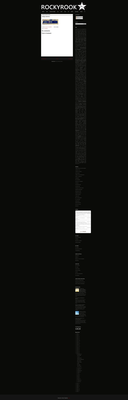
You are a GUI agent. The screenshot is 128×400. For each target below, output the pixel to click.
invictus (79, 89)
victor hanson (77, 268)
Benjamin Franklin (77, 38)
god (75, 77)
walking (79, 159)
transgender (79, 153)
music (82, 108)
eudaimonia (77, 70)
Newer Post (44, 58)
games (76, 75)
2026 (77, 333)
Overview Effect (80, 113)
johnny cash (82, 92)
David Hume (80, 54)
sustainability (76, 147)
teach (76, 148)
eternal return (77, 69)
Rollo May (80, 129)
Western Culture (79, 160)
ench (61, 11)
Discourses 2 (83, 61)
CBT (77, 42)
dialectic (82, 57)
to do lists (84, 151)
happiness (84, 80)
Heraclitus (84, 83)
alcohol (81, 32)
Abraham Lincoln (80, 29)
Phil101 (78, 116)
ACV (76, 30)
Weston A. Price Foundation (79, 258)
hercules (76, 84)
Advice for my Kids (83, 30)
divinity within (81, 63)
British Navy (81, 41)
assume (76, 36)
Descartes (79, 56)
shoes (83, 136)
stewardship (78, 142)
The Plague (76, 150)
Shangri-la (80, 136)
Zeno (78, 163)
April (78, 377)
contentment (80, 51)
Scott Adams (77, 134)
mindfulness (84, 106)
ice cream (85, 86)
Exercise (81, 71)
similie (76, 137)
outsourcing (76, 113)
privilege (76, 122)
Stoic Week (84, 144)
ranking (78, 125)
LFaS (82, 96)
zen (77, 163)
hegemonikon (81, 82)
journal (80, 93)
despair (76, 57)
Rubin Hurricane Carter (83, 130)
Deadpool (76, 55)
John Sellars (80, 91)
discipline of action (78, 59)
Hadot (82, 79)
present (80, 121)
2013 (77, 351)
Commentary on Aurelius (80, 48)
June (78, 374)
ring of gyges (84, 127)
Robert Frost (77, 128)
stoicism (77, 145)
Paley (76, 114)
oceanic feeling (81, 111)
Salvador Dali (78, 132)
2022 (77, 339)
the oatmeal (77, 275)
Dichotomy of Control (78, 58)
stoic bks (76, 11)
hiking (80, 84)
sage (76, 132)
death (79, 55)
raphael (80, 125)
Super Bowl (77, 146)
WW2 (82, 162)
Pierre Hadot (77, 215)
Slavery (81, 137)
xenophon (85, 162)
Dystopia (85, 64)
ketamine (78, 94)
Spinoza (81, 140)
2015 (77, 348)
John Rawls (76, 91)
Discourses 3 (77, 62)
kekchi (76, 94)
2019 (77, 343)
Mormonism (77, 108)
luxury (79, 100)
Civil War (81, 45)
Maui (80, 103)
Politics (85, 119)
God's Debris (84, 77)
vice (76, 156)
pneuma (81, 119)
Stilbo (81, 142)
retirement (76, 127)
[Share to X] (56, 26)
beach (81, 37)
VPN (83, 158)
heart (76, 82)
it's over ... (78, 356)
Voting (81, 158)
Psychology (84, 123)
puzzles (85, 124)
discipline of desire (82, 60)
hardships (76, 81)
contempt (76, 51)
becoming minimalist (78, 248)
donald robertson (78, 202)
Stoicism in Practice (83, 311)
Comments (78, 18)
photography (46, 28)
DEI (85, 55)
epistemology (77, 68)
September (79, 370)
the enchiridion (77, 179)
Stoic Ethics (77, 143)
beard (83, 37)
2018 (77, 344)
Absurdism (83, 29)
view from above (81, 157)
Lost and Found (84, 99)
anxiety (78, 34)
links (79, 97)
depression (76, 56)
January (78, 381)
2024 (77, 336)
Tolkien (79, 152)
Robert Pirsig (80, 128)
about (43, 11)
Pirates (84, 118)
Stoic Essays (84, 142)
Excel (85, 70)
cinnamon (83, 44)
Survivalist (85, 146)
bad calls (85, 36)
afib (77, 31)
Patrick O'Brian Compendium (79, 283)
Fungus (85, 74)
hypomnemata (81, 86)
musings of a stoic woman (79, 187)
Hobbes (85, 84)
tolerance (76, 152)
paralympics (80, 114)
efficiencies (76, 65)
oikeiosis (76, 112)
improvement (84, 87)
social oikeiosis (77, 138)
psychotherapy (82, 124)
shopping (85, 136)
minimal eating (77, 107)
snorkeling (85, 137)
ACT (85, 29)
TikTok (79, 151)
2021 (77, 340)
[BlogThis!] (55, 26)
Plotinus (78, 119)
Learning (76, 96)
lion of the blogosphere (79, 273)
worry (78, 162)
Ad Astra (78, 30)
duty (83, 64)
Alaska (81, 31)
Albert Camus (84, 31)
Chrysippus (79, 44)
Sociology (82, 138)
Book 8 (79, 40)
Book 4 (80, 39)
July (78, 373)
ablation (76, 29)
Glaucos (85, 76)
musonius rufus (77, 109)
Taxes (85, 147)
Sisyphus (78, 137)
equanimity (81, 68)
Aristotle (84, 35)
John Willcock (77, 92)
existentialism (77, 72)
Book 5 (82, 39)
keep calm (84, 93)
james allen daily (78, 237)
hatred (82, 81)
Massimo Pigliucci (77, 103)
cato (76, 42)
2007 (77, 388)
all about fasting (77, 242)
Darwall (78, 54)
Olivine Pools (81, 112)
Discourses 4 (82, 62)
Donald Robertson (79, 64)
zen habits (77, 247)
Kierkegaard (81, 94)
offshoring (85, 111)
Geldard (81, 75)
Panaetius (78, 114)
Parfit (83, 114)
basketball (76, 37)
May (78, 376)
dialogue (84, 57)
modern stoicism (78, 194)
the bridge (78, 364)
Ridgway (82, 127)
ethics (85, 69)
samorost (85, 132)
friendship (82, 74)
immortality (76, 87)
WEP (76, 160)
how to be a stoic (78, 204)
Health (85, 81)
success (81, 145)
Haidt (84, 79)
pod (47, 11)
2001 (77, 391)
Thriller (76, 151)
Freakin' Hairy (79, 362)
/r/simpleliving (77, 250)
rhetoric (79, 127)
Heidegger (85, 82)
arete (76, 35)
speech (78, 140)
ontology (85, 112)
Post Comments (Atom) (59, 61)
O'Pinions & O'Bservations (79, 280)
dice (85, 57)
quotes (76, 125)
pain (83, 113)
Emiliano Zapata (82, 65)
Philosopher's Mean (77, 117)
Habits (79, 79)
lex (57, 11)
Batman (79, 37)
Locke (82, 98)
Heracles (81, 83)
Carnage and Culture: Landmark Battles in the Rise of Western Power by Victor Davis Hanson (83, 290)
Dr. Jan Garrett (77, 199)
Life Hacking (76, 97)
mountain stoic (77, 186)
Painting (85, 113)
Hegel (78, 82)
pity (85, 118)
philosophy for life (78, 191)
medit (72, 11)
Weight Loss (84, 159)
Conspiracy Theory (83, 50)
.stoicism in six (77, 169)
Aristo (82, 35)
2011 (77, 383)
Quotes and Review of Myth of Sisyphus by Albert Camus (80, 305)
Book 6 (85, 39)
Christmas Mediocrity (80, 359)
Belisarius (85, 37)
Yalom (76, 163)
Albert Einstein (77, 32)
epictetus (81, 67)
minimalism (81, 107)
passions (85, 114)
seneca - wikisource (78, 176)
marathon (76, 101)
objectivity (76, 111)
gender (83, 75)
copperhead (84, 51)
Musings (85, 108)
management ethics (83, 100)
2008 (77, 387)
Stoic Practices (80, 144)
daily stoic (76, 205)
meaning (83, 103)
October (78, 369)
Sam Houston (82, 132)
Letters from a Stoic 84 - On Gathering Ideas (79, 319)
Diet (82, 58)
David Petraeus (84, 54)
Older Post (70, 58)
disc (65, 11)
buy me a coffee (52, 11)
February (78, 380)
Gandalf (78, 75)
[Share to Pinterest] (57, 26)
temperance (83, 148)
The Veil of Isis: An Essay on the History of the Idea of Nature (81, 214)
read (85, 125)
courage (83, 52)
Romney (83, 129)
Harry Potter (80, 81)
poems (83, 119)
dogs (76, 64)
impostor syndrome (80, 87)
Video (78, 157)
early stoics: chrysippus (79, 181)
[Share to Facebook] (57, 26)
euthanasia (80, 70)
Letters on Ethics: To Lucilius (80, 227)
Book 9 (82, 40)
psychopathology (77, 124)
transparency (82, 153)
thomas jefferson (84, 150)
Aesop (76, 31)
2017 (77, 346)
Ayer (83, 36)
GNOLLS (76, 257)
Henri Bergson (77, 83)
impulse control (77, 88)
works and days (77, 270)
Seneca (77, 228)
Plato (76, 119)
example (84, 70)
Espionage (85, 68)
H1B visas (76, 79)
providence (80, 123)
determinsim (78, 57)
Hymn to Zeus (77, 86)
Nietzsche (76, 110)
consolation (79, 50)
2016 (77, 347)
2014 (77, 350)
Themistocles (80, 150)
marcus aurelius (82, 101)
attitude (79, 36)
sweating (80, 147)
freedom (79, 74)
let (68, 11)
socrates (84, 138)
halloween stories (80, 80)
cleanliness (84, 45)
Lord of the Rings (80, 99)
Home (57, 58)
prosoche (76, 123)
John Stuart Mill (84, 91)
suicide (83, 145)
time (82, 151)
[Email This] (54, 26)
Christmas (76, 44)
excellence (76, 71)
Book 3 (77, 39)
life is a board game (78, 197)
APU (85, 34)
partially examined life (78, 189)
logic (84, 98)
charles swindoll (84, 42)
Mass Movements (84, 102)
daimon (76, 54)
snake (82, 137)
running (76, 131)
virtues (79, 158)
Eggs (79, 65)
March (78, 378)
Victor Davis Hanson (80, 156)
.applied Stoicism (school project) (80, 168)
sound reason (80, 139)
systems (82, 147)
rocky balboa (84, 128)
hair (85, 79)
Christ (81, 43)
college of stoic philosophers (79, 174)
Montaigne (85, 107)
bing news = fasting (78, 240)
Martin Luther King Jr (78, 102)
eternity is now (82, 69)
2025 (77, 335)
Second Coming (82, 134)
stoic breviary (77, 173)
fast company (77, 265)
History (83, 84)
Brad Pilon (77, 260)
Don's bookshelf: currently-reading (83, 212)
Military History (80, 106)
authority (81, 36)
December (79, 354)
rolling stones (77, 129)
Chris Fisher (79, 43)
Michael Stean (78, 219)
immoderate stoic (78, 184)
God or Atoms (79, 77)
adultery (80, 30)
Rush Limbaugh (80, 131)
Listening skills (83, 97)
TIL (80, 151)
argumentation (79, 35)
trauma (85, 153)
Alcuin (83, 32)
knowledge (85, 94)
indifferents (82, 88)
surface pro (81, 146)
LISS (80, 97)
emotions (85, 65)
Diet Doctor (77, 255)
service (83, 135)
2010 (77, 384)
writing (80, 162)
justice (82, 93)
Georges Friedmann (81, 76)
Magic (80, 100)
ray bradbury (83, 125)
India (80, 88)
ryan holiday (84, 131)
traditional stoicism (78, 192)
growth (78, 363)
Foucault (76, 74)
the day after (79, 355)
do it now (85, 63)
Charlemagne (80, 42)
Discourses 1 (77, 61)
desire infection (83, 56)
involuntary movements (83, 89)
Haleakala (76, 80)
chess (81, 11)
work (76, 162)
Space (83, 139)
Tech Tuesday (79, 148)
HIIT (78, 84)
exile (85, 71)
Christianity (84, 43)
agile (79, 31)
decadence (82, 55)
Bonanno (83, 38)
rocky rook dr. (79, 366)
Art (85, 35)
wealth (81, 159)
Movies (80, 108)
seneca (80, 135)
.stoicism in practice (78, 171)
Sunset (85, 145)
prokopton (84, 122)
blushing (81, 38)
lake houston (79, 360)
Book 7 (76, 40)
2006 (77, 390)
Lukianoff (76, 100)
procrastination (80, 122)
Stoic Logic (82, 143)
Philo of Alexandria (83, 116)
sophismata (76, 139)
